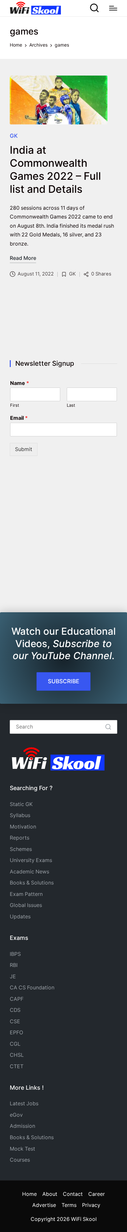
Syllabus (20, 815)
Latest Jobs (24, 1103)
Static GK (21, 804)
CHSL (17, 1055)
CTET (16, 1066)
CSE (15, 1021)
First (14, 405)
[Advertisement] (63, 320)
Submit (23, 449)
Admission (22, 1126)
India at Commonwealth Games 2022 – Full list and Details (55, 169)
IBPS (15, 954)
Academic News (29, 872)
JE (13, 976)
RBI (14, 965)
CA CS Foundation (32, 987)
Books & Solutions (32, 883)
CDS (15, 1010)
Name (19, 383)
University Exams (31, 860)
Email (19, 418)
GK (14, 136)
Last (71, 405)
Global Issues (26, 905)
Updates (20, 916)
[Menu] (113, 8)
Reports (19, 838)
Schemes (21, 849)
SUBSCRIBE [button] (63, 681)
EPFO (16, 1032)
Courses (20, 1160)
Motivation (23, 827)
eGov (16, 1115)
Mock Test (22, 1149)
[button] (108, 727)
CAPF (16, 999)
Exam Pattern (26, 894)
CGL (15, 1044)
